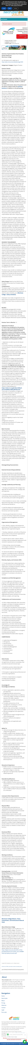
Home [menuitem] (3, 996)
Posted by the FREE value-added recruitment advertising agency (12, 966)
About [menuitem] (3, 1000)
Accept (4, 8)
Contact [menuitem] (3, 1007)
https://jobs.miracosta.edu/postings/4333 (12, 62)
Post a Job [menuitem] (4, 1012)
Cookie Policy (24, 4)
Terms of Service (5, 3)
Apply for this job (22, 36)
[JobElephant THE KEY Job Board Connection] (14, 1017)
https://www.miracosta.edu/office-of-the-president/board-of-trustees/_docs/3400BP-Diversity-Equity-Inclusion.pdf (13, 951)
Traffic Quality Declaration (16, 5)
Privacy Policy (14, 3)
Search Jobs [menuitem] (4, 998)
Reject (9, 8)
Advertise (3, 1005)
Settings (15, 8)
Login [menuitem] (2, 1010)
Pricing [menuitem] (3, 1003)
